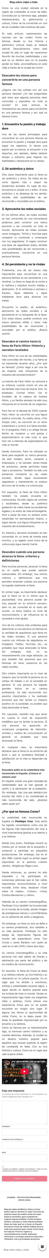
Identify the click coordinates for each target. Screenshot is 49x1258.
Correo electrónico (13, 1139)
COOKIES (11, 1197)
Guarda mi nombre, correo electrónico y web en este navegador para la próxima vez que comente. (24, 1170)
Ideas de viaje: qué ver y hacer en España (23, 1224)
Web (4, 1152)
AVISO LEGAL (24, 1200)
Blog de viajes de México (15, 1209)
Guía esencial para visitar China (24, 1229)
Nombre (6, 1126)
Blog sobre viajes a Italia (23, 2)
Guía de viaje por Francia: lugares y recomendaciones (24, 1231)
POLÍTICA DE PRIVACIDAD (29, 1197)
